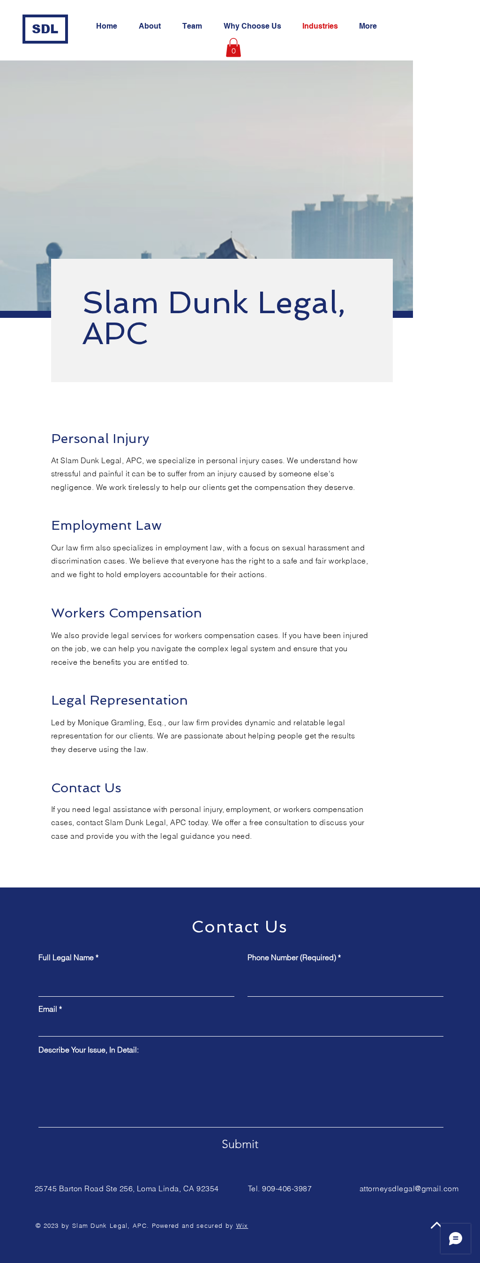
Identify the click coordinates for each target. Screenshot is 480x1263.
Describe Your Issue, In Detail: (88, 1049)
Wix (242, 1225)
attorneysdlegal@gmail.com (409, 1188)
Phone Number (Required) (292, 957)
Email (47, 1009)
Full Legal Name (66, 957)
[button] (233, 47)
